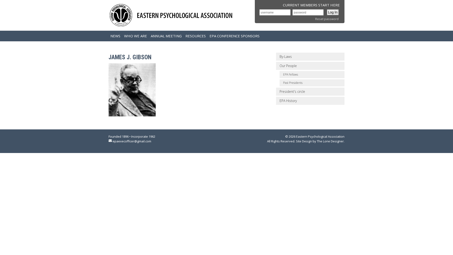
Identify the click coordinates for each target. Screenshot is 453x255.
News (115, 36)
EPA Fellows (290, 74)
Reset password (327, 19)
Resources (195, 36)
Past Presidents (292, 83)
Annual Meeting (166, 36)
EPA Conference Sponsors (235, 36)
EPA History (288, 100)
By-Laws (286, 56)
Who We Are (135, 36)
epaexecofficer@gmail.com (132, 141)
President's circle (292, 91)
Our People (288, 66)
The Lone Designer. (330, 141)
